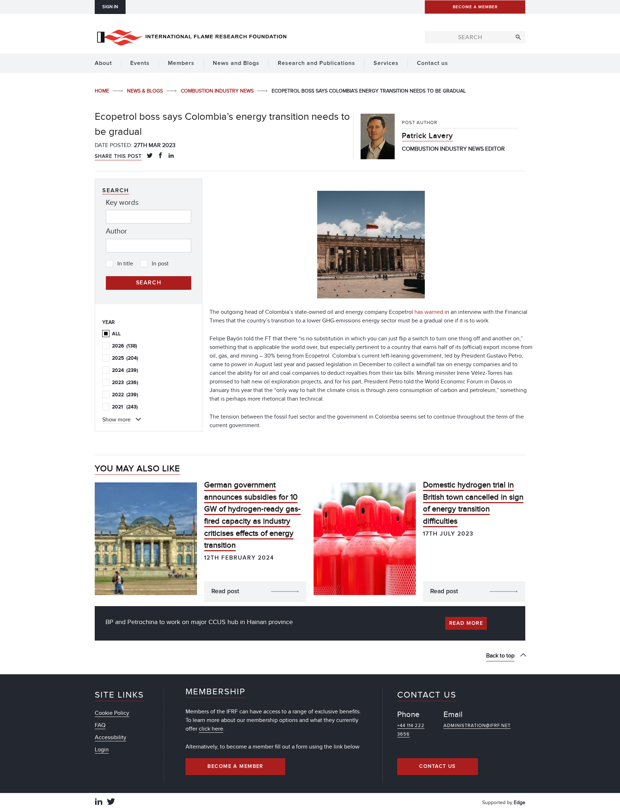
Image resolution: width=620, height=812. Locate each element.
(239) (125, 370)
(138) (124, 346)
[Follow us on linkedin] (99, 802)
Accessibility (110, 737)
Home (103, 91)
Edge (519, 802)
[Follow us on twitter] (111, 802)
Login (102, 749)
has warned (428, 312)
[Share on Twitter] (149, 156)
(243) (125, 407)
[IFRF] (191, 36)
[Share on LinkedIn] (171, 156)
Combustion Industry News (218, 91)
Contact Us (437, 766)
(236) (125, 382)
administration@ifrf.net (477, 725)
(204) (125, 358)
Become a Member (235, 766)
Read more (466, 623)
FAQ (100, 725)
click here (211, 728)
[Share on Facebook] (160, 156)
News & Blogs (145, 91)
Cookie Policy (112, 713)
